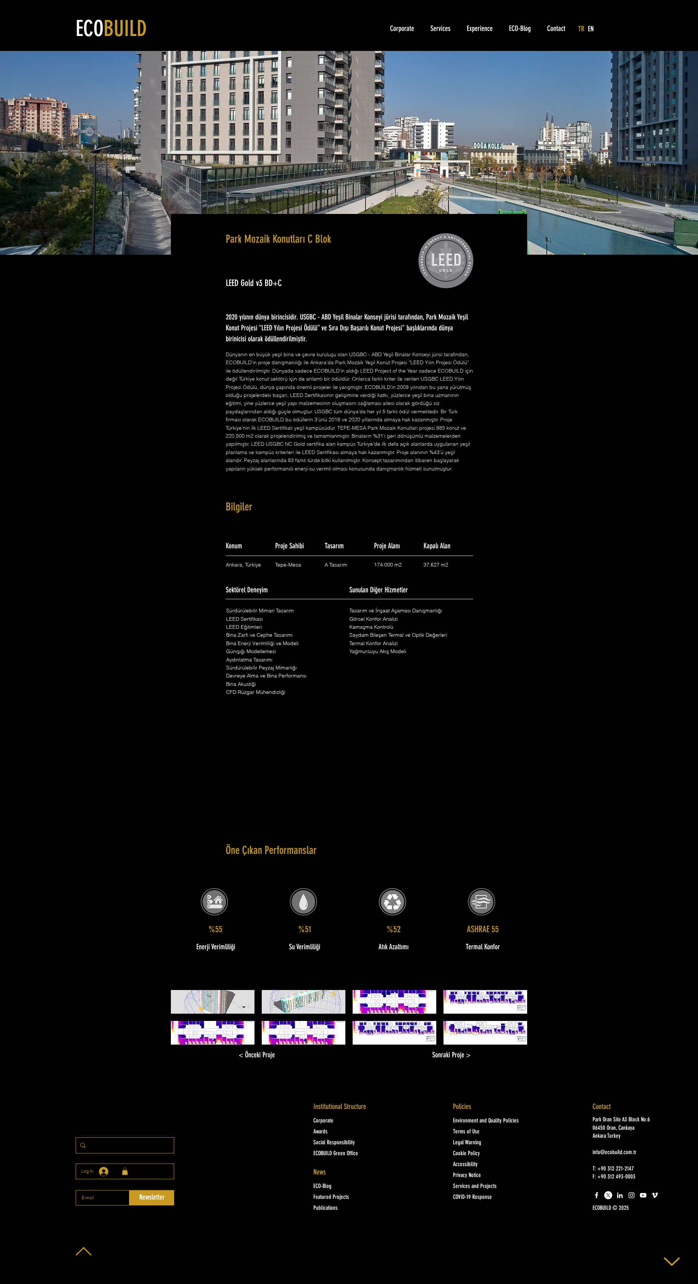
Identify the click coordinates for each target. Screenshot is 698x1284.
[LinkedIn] (620, 1195)
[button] (212, 1002)
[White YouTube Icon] (643, 1195)
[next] (514, 1021)
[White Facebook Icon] (597, 1195)
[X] (608, 1195)
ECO (111, 30)
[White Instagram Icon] (631, 1195)
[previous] (184, 1021)
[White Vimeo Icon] (655, 1195)
